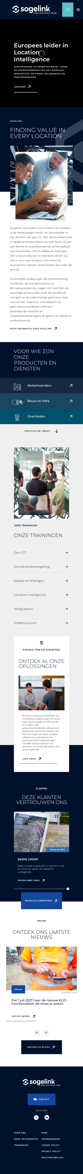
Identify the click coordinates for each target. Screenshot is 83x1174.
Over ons (20, 1133)
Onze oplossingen (26, 1139)
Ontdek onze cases (29, 880)
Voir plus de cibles (37, 431)
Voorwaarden (51, 1139)
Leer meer (20, 87)
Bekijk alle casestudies (38, 900)
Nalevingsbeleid (53, 1157)
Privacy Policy (51, 1151)
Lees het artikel (21, 1016)
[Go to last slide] (37, 1032)
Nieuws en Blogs (38, 1047)
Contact (43, 1099)
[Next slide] (46, 1032)
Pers (44, 1133)
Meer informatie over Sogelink (31, 329)
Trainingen (21, 1145)
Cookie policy (51, 1145)
